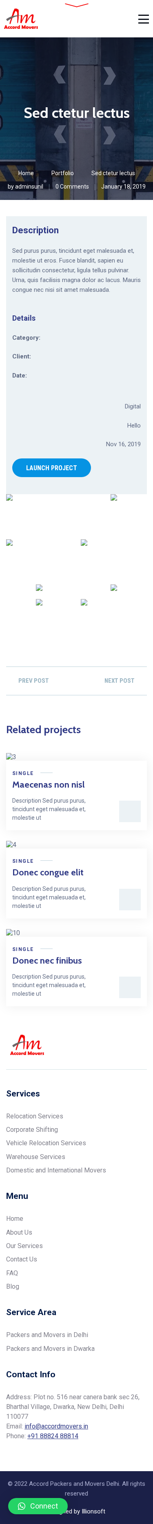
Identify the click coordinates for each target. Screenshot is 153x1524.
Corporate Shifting (32, 1129)
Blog (12, 1286)
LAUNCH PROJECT (51, 468)
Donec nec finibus (47, 960)
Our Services (24, 1246)
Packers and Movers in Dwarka (50, 1348)
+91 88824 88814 (52, 1436)
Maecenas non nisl (48, 784)
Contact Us (21, 1259)
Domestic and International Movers (56, 1170)
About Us (19, 1232)
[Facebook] (113, 1044)
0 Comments (72, 186)
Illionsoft (93, 1511)
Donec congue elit (48, 872)
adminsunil (29, 186)
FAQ (12, 1273)
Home (26, 173)
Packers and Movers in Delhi (47, 1335)
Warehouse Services (35, 1157)
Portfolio (62, 173)
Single (22, 773)
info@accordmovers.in (56, 1426)
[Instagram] (144, 1044)
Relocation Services (34, 1116)
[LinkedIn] (128, 1044)
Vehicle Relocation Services (46, 1143)
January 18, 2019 (123, 186)
